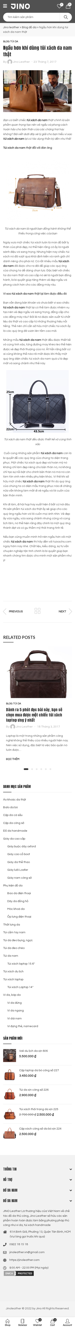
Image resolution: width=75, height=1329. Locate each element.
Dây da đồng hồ (17, 901)
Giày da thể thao (18, 862)
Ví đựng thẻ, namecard (22, 1026)
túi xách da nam (36, 120)
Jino (38, 1308)
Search (66, 17)
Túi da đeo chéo (14, 948)
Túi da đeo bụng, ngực (18, 940)
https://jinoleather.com (24, 1260)
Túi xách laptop (13, 979)
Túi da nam (10, 955)
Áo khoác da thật (14, 799)
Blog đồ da (29, 27)
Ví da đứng (14, 1002)
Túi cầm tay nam (14, 932)
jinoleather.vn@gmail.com (27, 1252)
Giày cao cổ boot (18, 854)
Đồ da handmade (15, 830)
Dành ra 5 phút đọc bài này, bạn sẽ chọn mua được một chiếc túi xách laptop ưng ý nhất (34, 715)
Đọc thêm (12, 759)
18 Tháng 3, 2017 (48, 726)
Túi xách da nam (14, 147)
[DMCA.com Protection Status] (18, 1273)
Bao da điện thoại (19, 893)
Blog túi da (10, 41)
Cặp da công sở (13, 823)
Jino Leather (21, 61)
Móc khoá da (16, 909)
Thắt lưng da (11, 924)
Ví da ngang (15, 1010)
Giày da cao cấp (14, 838)
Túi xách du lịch (13, 971)
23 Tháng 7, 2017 (45, 61)
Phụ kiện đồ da (12, 885)
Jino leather (11, 27)
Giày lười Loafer (17, 869)
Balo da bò (10, 807)
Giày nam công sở (19, 877)
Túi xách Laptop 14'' (20, 987)
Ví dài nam (14, 1018)
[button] (26, 769)
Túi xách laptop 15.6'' (21, 963)
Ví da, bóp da (12, 994)
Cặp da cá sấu (12, 815)
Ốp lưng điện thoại (19, 916)
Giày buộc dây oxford (21, 846)
